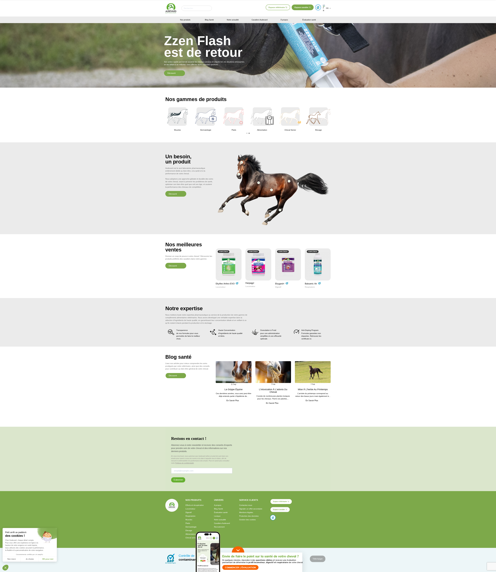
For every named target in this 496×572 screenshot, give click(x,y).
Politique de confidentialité (184, 463)
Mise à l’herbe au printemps (313, 389)
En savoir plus (232, 400)
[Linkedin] (326, 538)
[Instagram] (318, 538)
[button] (278, 7)
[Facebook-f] (313, 538)
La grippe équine (233, 389)
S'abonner (178, 480)
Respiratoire (310, 287)
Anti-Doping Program (310, 330)
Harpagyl (249, 283)
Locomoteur (221, 287)
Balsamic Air (311, 283)
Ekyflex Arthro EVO (225, 283)
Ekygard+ (279, 283)
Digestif (278, 287)
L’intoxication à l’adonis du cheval (273, 390)
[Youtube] (322, 538)
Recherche (208, 8)
